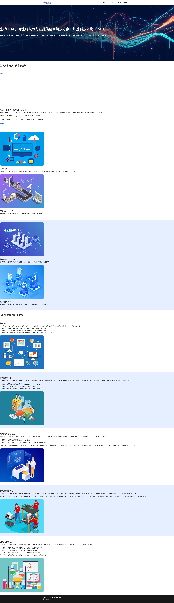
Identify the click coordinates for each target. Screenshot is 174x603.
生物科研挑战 (110, 2)
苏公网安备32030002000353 (51, 599)
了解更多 (2, 123)
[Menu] (130, 2)
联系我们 (125, 2)
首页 (104, 2)
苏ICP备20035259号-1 (63, 599)
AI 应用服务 (118, 2)
